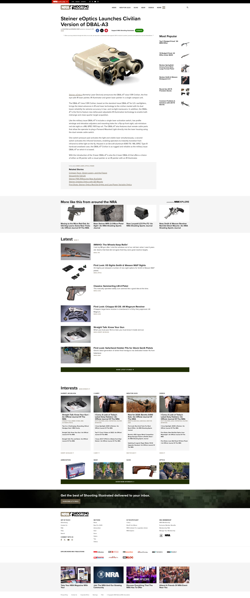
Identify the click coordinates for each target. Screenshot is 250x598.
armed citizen (75, 421)
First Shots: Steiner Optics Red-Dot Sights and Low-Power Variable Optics (100, 184)
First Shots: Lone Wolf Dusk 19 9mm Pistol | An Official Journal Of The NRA (174, 442)
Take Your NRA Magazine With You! (74, 586)
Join (72, 2)
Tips (98, 253)
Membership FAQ (164, 528)
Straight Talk (66, 421)
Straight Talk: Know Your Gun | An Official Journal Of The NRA (75, 416)
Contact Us (64, 525)
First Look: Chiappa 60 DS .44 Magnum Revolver (119, 306)
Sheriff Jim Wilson (103, 332)
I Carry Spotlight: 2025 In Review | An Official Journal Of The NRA (107, 427)
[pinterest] (106, 29)
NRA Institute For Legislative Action (137, 528)
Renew (77, 2)
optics (87, 166)
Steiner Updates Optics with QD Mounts (86, 181)
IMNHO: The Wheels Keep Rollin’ (111, 244)
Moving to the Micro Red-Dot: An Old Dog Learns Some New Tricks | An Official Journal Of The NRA (75, 225)
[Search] (187, 7)
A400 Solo (143, 421)
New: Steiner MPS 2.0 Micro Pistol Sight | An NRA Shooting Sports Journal (108, 225)
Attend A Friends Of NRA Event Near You (173, 586)
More (75, 240)
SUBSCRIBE (70, 501)
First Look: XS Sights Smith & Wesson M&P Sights (120, 265)
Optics (99, 273)
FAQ (62, 528)
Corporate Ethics (84, 595)
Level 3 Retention (110, 421)
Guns (136, 7)
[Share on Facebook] (97, 29)
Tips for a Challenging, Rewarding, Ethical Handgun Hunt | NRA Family (75, 427)
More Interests (84, 389)
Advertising (64, 522)
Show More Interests (135, 482)
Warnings (95, 595)
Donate (83, 2)
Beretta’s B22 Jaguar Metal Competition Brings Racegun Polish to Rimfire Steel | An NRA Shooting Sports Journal (140, 437)
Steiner (92, 166)
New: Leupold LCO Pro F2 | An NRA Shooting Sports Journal (139, 224)
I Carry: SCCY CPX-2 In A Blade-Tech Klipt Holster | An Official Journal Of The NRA (108, 440)
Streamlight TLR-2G (77, 175)
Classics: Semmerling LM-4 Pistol (111, 286)
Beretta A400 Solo (133, 421)
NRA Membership (164, 522)
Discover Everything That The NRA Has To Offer (139, 586)
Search (63, 533)
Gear (143, 7)
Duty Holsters (99, 421)
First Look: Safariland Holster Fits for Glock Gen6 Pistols (123, 348)
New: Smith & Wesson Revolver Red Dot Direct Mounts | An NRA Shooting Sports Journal (173, 225)
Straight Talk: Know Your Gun (109, 327)
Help (62, 531)
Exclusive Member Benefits (167, 525)
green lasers (80, 166)
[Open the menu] (164, 7)
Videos (151, 7)
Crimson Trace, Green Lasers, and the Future (88, 172)
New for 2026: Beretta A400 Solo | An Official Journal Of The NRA (140, 416)
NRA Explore (130, 531)
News (114, 7)
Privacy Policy (64, 595)
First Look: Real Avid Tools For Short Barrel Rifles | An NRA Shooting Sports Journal (140, 428)
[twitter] (102, 29)
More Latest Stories (133, 369)
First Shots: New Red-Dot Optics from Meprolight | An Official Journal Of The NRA (173, 434)
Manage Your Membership (167, 531)
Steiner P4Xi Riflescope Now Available (85, 178)
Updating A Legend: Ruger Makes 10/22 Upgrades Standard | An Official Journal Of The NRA (141, 445)
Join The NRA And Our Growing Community (108, 586)
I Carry (96, 393)
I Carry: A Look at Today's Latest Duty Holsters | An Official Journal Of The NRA (107, 416)
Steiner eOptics (75, 94)
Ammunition (66, 460)
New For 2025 (125, 7)
